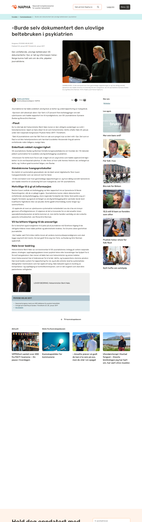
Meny (123, 7)
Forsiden (15, 17)
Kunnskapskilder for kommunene (52, 355)
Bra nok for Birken (112, 186)
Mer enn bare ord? (112, 135)
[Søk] (98, 7)
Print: (81, 100)
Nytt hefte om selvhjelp (115, 268)
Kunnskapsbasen (26, 17)
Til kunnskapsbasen (72, 319)
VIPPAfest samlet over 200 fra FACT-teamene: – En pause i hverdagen (25, 357)
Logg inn (110, 7)
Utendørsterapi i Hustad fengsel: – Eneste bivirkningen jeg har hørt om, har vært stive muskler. (116, 358)
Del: (72, 100)
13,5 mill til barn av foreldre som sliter (116, 213)
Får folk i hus (109, 161)
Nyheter (107, 103)
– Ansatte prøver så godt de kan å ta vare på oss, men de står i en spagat (85, 357)
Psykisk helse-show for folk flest (115, 241)
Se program (19, 308)
